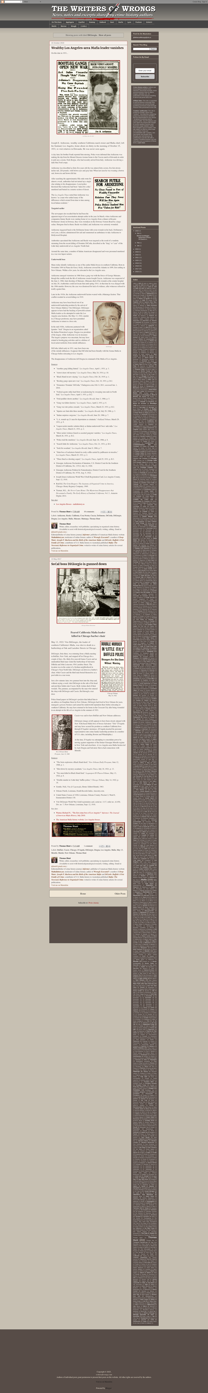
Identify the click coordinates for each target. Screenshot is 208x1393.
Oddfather (147, 1019)
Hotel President (149, 719)
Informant (145, 729)
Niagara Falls (143, 989)
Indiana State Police (149, 727)
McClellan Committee (139, 927)
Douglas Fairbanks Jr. (139, 567)
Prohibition (136, 1090)
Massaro (135, 912)
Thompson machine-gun (140, 1242)
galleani (135, 646)
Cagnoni (146, 417)
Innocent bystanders (151, 730)
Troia (153, 1259)
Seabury (152, 1161)
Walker (153, 1284)
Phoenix (152, 1063)
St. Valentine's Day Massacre (145, 1193)
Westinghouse (149, 1296)
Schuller (135, 1157)
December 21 (137, 531)
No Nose (140, 992)
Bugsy (147, 412)
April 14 (137, 329)
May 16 (143, 917)
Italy (137, 741)
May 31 (137, 922)
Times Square (145, 1244)
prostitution (136, 1093)
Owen (134, 1027)
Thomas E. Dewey (149, 1235)
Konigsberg (138, 828)
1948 (153, 288)
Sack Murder (145, 1137)
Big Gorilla (152, 374)
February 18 (141, 607)
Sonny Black (153, 1181)
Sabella (152, 1135)
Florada (152, 621)
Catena (135, 448)
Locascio (151, 857)
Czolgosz (151, 509)
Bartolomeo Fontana (148, 359)
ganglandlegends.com (139, 655)
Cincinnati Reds (152, 472)
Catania (152, 446)
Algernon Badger (152, 308)
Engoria (137, 589)
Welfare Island (151, 1292)
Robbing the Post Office (150, 1114)
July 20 (135, 805)
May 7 (155, 922)
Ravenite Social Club (139, 1102)
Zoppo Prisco (153, 1321)
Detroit (144, 547)
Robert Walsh (150, 1117)
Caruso (152, 438)
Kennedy (143, 820)
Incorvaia (154, 725)
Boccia (135, 384)
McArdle (154, 924)
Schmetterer (151, 1156)
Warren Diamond (148, 1287)
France (152, 626)
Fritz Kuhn (143, 641)
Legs (141, 845)
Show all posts (105, 35)
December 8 (149, 536)
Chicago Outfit (152, 460)
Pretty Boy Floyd (138, 1086)
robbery (137, 1114)
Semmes (145, 1164)
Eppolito (152, 589)
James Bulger (144, 744)
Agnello (148, 298)
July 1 (146, 801)
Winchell (152, 1306)
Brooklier (143, 403)
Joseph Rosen (150, 796)
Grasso (135, 683)
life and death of (138, 852)
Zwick (142, 1323)
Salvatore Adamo (143, 1140)
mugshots (143, 958)
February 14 (146, 606)
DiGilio (145, 555)
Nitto (134, 992)
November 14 (149, 997)
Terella (135, 1214)
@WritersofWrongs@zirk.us (142, 37)
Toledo (135, 1249)
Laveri (149, 840)
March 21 (152, 899)
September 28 (150, 1167)
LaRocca (135, 838)
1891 (139, 283)
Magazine (136, 887)
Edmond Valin (139, 577)
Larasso (152, 836)
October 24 (151, 1014)
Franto (139, 636)
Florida (135, 623)
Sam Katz (144, 1145)
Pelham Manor (150, 1053)
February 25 (151, 611)
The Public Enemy (138, 1230)
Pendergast (144, 1054)
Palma (141, 1033)
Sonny (146, 1181)
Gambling (150, 651)
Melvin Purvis (144, 931)
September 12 (150, 1166)
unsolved (147, 1269)
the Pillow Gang (149, 1228)
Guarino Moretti (150, 690)
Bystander (152, 416)
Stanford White (137, 1196)
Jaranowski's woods (139, 759)
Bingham (152, 376)
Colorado (135, 484)
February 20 (145, 609)
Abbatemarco (151, 293)
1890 (134, 283)
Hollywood (136, 717)
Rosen (153, 1127)
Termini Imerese (143, 1214)
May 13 (120, 850)
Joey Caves (136, 779)
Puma (134, 1097)
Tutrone (143, 1264)
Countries (147, 501)
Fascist (135, 602)
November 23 (150, 1001)
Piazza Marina (143, 1064)
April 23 (146, 330)
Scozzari (135, 1161)
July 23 (148, 805)
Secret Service (152, 1162)
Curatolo (135, 509)
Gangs (152, 655)
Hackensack (145, 697)
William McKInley (139, 1303)
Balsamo (135, 352)
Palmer (148, 1033)
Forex (140, 624)
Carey (147, 433)
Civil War (144, 474)
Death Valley (137, 525)
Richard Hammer (139, 1110)
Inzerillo (135, 734)
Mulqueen (151, 959)
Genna (153, 663)
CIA (153, 471)
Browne (144, 405)
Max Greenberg (146, 915)
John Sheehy (140, 789)
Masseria (143, 912)
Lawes (155, 840)
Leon (155, 847)
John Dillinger (147, 784)
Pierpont (135, 1068)
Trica (147, 1259)
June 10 (145, 808)
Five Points (140, 619)
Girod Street (136, 675)
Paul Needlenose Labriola (149, 1049)
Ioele (141, 734)
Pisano (145, 1070)
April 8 (153, 332)
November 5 (150, 1006)
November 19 (137, 1001)
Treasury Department (140, 1257)
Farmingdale (136, 601)
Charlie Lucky (151, 455)
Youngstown (144, 1318)
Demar (141, 543)
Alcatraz (147, 307)
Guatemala (146, 692)
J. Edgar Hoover (146, 741)
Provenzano (149, 1093)
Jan (138, 246)
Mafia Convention (149, 882)
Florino (141, 623)
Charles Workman (152, 453)
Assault (135, 340)
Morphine (137, 952)
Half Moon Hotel (139, 698)
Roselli (135, 1127)
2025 (137, 231)
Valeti (155, 1272)
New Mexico (153, 978)
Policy (155, 1073)
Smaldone (154, 1179)
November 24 (137, 1002)
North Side (154, 994)
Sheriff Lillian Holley (140, 1172)
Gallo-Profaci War (151, 646)
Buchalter (151, 407)
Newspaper (151, 987)
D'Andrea (136, 511)
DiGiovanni (136, 557)
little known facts (138, 855)
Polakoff (142, 1073)
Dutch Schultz (148, 568)
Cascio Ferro (144, 439)
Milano (147, 941)
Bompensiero (150, 386)
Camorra (150, 424)
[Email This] (102, 512)
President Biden (149, 1081)
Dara (153, 518)
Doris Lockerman (144, 565)
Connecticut (136, 492)
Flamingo (151, 619)
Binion (135, 377)
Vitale (143, 1282)
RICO (143, 1112)
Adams (137, 297)
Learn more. (141, 143)
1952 (134, 290)
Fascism (151, 601)
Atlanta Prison (143, 340)
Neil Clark (152, 973)
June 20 (139, 811)
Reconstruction (137, 1107)
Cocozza (141, 481)
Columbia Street (138, 486)
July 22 (142, 805)
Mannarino (140, 893)
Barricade (135, 359)
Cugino (147, 508)
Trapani (152, 1255)
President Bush (137, 1083)
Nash (152, 968)
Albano (153, 303)
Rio (148, 1112)
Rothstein (136, 1132)
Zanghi (135, 1319)
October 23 (141, 1014)
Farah (151, 599)
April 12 (155, 327)
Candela (154, 426)
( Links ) (84, 26)
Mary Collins (150, 909)
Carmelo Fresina (145, 436)
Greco (146, 685)
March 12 (154, 895)
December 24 (137, 533)
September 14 (137, 1167)
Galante (151, 643)
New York (136, 984)
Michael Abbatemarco (151, 937)
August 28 (136, 346)
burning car (153, 414)
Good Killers (151, 678)
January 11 (142, 751)
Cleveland (153, 476)
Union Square (147, 1266)
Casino (145, 441)
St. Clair (137, 1191)
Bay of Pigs (148, 364)
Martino (143, 909)
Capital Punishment (148, 427)
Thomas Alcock (137, 1235)
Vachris (152, 1271)
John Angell (147, 779)
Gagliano (143, 643)
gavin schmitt (137, 661)
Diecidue (152, 552)
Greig (141, 690)
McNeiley (149, 929)
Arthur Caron (145, 337)
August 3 (152, 346)
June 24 (154, 811)
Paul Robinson (139, 1051)
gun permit (144, 693)
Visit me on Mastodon (59, 550)
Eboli (153, 574)
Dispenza (142, 560)
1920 (142, 285)
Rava (152, 1100)
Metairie (145, 934)
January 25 (141, 754)
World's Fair (138, 1313)
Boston (144, 396)
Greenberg (151, 687)
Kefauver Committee (149, 818)
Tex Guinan (136, 1218)
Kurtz (153, 828)
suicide (148, 1203)
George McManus (152, 666)
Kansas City (145, 816)
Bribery (152, 400)
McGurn (135, 929)
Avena (151, 347)
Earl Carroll (141, 570)
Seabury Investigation (139, 1162)
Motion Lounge (146, 952)
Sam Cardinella (137, 1144)
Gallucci (137, 648)
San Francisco (152, 1147)
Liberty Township (138, 850)
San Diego (142, 1147)
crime (144, 506)
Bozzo (155, 398)
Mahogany (139, 888)
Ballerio (152, 351)
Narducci (145, 968)
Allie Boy (152, 310)
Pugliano (152, 1095)
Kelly (134, 820)
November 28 (137, 1004)
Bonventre (144, 389)
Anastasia (138, 322)
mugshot (135, 958)
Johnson (141, 793)
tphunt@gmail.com (58, 532)
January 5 (138, 757)
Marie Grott (138, 904)
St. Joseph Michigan (148, 1191)
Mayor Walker (139, 924)
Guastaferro (136, 692)
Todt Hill (152, 1247)
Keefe (120, 22)
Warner (64, 26)
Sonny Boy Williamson (141, 1183)
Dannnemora (146, 518)
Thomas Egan (138, 1237)
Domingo (135, 562)
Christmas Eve (137, 469)
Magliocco (154, 887)
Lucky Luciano (144, 869)
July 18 (148, 803)
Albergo (142, 305)
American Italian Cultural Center (143, 319)
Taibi (142, 1206)
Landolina (151, 833)
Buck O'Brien (137, 409)
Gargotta (145, 658)
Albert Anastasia (152, 305)
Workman (135, 1311)
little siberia (148, 855)
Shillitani (144, 1174)
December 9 (136, 538)
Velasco (135, 1276)
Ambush (135, 317)
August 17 (144, 344)
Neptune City (137, 975)
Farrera (145, 601)
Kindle (144, 825)
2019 (137, 263)
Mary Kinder (137, 910)
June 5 (145, 813)
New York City (149, 984)
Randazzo (151, 1098)
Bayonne (142, 366)
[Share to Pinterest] (111, 512)
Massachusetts (149, 910)
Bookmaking (151, 391)
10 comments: (89, 511)
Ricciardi (154, 1108)
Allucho (135, 312)
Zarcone (143, 1319)
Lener (149, 847)
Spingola (151, 1186)
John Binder (143, 783)
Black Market (141, 379)
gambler (154, 649)
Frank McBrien (150, 631)
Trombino (135, 1261)
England (154, 587)
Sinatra (150, 1177)
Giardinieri (136, 671)
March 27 (136, 900)
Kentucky (148, 821)
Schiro (142, 1156)
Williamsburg (151, 1304)
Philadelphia (153, 1059)
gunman (135, 695)
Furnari (135, 643)
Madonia (152, 877)
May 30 (155, 920)
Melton (137, 931)
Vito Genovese (137, 1284)
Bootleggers (136, 395)
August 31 (136, 347)
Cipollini (81, 22)
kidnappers (152, 823)
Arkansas (135, 335)
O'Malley (152, 1009)
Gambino (154, 648)
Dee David (147, 538)
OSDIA (141, 1026)
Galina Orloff (137, 644)
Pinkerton (143, 1068)
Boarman (152, 383)
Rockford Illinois (137, 1120)
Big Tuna (136, 376)
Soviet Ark (136, 1184)
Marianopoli (143, 902)
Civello (137, 474)
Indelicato (138, 727)
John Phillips (153, 788)
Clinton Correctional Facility (142, 477)
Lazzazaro (144, 843)
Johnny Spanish (145, 791)
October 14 (144, 1011)
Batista (142, 362)
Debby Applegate (149, 525)
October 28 (145, 1016)
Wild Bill (145, 1301)
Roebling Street (149, 1120)
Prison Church (143, 1088)
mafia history (149, 883)
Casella (138, 441)
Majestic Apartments (145, 890)
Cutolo (143, 509)
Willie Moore (136, 1306)
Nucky (145, 1007)
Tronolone (144, 1261)
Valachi (142, 1272)
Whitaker (135, 1299)
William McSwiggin (152, 1303)
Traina (145, 1255)
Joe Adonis (138, 773)
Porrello (147, 1078)
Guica (153, 692)
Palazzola (141, 1031)
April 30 (135, 332)
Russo (142, 1134)
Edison (155, 575)
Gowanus (135, 682)
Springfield (136, 1188)
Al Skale (137, 303)
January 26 (151, 754)
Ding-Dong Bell (137, 558)
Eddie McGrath (145, 575)
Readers (150, 1103)
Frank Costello (151, 629)
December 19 (137, 530)
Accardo (149, 295)
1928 (134, 286)
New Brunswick (147, 975)
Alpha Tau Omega (149, 312)
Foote (134, 624)
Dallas (152, 511)
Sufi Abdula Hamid (138, 1203)
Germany (135, 670)
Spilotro (135, 1186)
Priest (147, 1086)
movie (144, 956)
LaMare (144, 831)
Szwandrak (136, 1206)
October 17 (138, 1012)
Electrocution (145, 584)
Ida (136, 724)
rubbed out (144, 1132)
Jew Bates (154, 764)
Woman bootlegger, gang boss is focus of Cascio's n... (144, 237)
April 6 (147, 332)
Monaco (135, 947)
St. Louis (136, 1193)
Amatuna (143, 315)
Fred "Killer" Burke (148, 638)
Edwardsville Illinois (151, 580)
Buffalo (60, 850)
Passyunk (136, 1046)
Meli (155, 929)
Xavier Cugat (146, 1316)
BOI (147, 384)
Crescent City (137, 504)
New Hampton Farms (146, 977)
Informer (138, 731)
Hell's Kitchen (149, 710)
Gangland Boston (148, 653)
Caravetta (152, 431)
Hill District (138, 715)
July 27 (137, 806)
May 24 (145, 919)
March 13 (137, 897)
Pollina (135, 1076)
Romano (135, 1124)
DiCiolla (109, 515)
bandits (135, 354)
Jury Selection (146, 815)
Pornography (136, 1078)
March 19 (154, 897)
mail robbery (150, 888)
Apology (135, 327)
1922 (147, 285)
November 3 (150, 1004)
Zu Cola (137, 1323)
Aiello (143, 300)
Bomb (134, 386)
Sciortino (137, 1159)
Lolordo (135, 858)
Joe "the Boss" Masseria (149, 771)
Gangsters (136, 658)
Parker (152, 1039)
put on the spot (143, 1097)
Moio (148, 946)
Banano (152, 352)
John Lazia (144, 786)
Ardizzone (61, 515)
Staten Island (150, 1196)
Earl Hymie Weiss (152, 570)
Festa (148, 616)
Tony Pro (149, 1252)
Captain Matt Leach (148, 429)
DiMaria (152, 557)
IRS (141, 736)
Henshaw (145, 712)
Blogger (109, 1388)
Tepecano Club (150, 1213)
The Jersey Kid (139, 1225)
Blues (145, 383)
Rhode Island (139, 1108)
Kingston (151, 825)
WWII (152, 1314)
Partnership (136, 1043)
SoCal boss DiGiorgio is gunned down (79, 564)
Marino (145, 904)
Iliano (155, 724)
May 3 (148, 920)
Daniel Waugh (147, 516)
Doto (153, 565)
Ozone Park (142, 1029)
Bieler (151, 372)
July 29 (143, 806)
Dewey (137, 548)
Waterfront (147, 1289)
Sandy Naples (150, 1149)
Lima (155, 852)
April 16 (150, 329)
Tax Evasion (144, 1209)
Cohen (148, 481)
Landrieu (135, 835)
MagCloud (145, 887)
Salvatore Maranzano (147, 1142)
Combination (136, 487)
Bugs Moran (138, 412)
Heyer (144, 714)
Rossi (152, 1130)
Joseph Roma (139, 796)
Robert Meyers (139, 1117)
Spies (152, 1184)
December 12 (144, 526)
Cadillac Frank (137, 417)
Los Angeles (63, 518)
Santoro (142, 1151)
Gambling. (136, 653)
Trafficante (136, 1255)
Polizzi (145, 1075)
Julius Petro (138, 801)
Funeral (152, 641)
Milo (141, 942)
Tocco (153, 1245)
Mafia (70, 518)
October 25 (136, 1016)
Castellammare (149, 443)
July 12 (135, 803)
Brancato (138, 400)
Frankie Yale (147, 634)
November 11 (139, 995)
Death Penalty (140, 523)
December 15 (140, 528)
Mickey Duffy (148, 939)
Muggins (152, 956)
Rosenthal (136, 1130)
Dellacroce (136, 542)
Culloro (153, 508)
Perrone (142, 1058)
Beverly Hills (144, 372)
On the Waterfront (144, 1022)
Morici (155, 951)
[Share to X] (106, 512)
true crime (147, 1262)
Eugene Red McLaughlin (142, 592)
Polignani (137, 1075)
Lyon (129, 22)
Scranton (143, 1161)
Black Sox (151, 379)
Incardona (146, 725)
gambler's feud (139, 651)
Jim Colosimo (151, 767)
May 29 (142, 920)
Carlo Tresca (146, 434)
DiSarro (135, 560)
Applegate (70, 22)
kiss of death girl (144, 826)
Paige (134, 1031)
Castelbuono (136, 443)
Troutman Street (137, 1262)
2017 (137, 269)
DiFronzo (154, 553)
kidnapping (136, 825)
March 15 (146, 897)
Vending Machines (145, 1276)
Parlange (145, 1041)
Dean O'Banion (152, 521)
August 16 (136, 344)
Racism (143, 1098)
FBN (153, 604)
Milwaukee (148, 942)
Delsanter (151, 542)
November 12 (150, 995)
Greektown (154, 685)
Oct (138, 233)
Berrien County (145, 371)
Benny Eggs (151, 369)
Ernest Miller (136, 590)
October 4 (147, 1017)
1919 (136, 285)
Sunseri (155, 1203)
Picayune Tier (153, 1064)
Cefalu (142, 448)
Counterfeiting (137, 501)
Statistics (135, 1198)
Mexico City (136, 936)
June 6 (152, 813)
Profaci (151, 1088)
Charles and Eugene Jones (149, 449)
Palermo (148, 1031)
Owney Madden (143, 1027)
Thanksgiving (147, 1218)
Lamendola (152, 831)
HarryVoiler (154, 707)
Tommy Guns (153, 1250)
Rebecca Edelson (138, 1105)
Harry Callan (147, 703)
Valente (149, 1272)
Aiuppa (150, 300)
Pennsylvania (137, 1056)
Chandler (135, 449)
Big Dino (143, 374)
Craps (144, 503)
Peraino (146, 1056)
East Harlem (138, 572)
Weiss (143, 1292)
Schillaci (135, 1156)
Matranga (85, 518)
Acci (155, 295)
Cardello (141, 433)
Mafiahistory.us (137, 885)
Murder (61, 853)
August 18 (152, 344)
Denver (135, 545)
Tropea (152, 1261)
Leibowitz (143, 847)
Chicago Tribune (141, 462)
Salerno (149, 1139)
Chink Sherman (146, 465)
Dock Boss (151, 560)
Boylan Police (137, 398)
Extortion (145, 596)
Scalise (148, 1152)
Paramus (142, 1038)
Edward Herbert (152, 579)
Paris (155, 1038)
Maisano (77, 518)
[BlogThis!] (104, 512)
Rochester (136, 1119)
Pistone (152, 1070)
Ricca (147, 1108)
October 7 (139, 1019)
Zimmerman (136, 1321)
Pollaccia (152, 1075)
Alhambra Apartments (141, 310)
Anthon (135, 325)
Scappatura (138, 1154)
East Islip (147, 572)
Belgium (135, 367)
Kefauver (137, 818)
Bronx (135, 403)
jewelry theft (138, 766)
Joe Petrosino (137, 776)
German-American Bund (148, 668)
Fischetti (154, 617)
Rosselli (145, 1130)
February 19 (151, 607)
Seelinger (138, 1164)
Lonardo (152, 858)
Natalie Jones (137, 970)
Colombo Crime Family (147, 482)
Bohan (141, 384)
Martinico (135, 909)
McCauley (139, 926)
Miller (136, 942)
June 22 (146, 811)
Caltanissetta (150, 422)
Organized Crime (148, 1024)
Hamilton (154, 698)
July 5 (138, 808)
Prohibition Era (149, 1090)
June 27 (137, 813)
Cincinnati (142, 472)
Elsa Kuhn (152, 585)
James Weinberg (145, 749)
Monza (155, 949)
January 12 (151, 751)
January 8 (146, 757)
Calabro (137, 419)
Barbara (151, 356)
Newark (142, 987)
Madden (143, 875)
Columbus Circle (150, 486)
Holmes (145, 717)
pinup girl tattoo (152, 1068)
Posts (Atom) (94, 902)
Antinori (143, 325)
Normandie (148, 992)
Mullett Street (140, 959)
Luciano (145, 867)
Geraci (137, 668)
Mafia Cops (136, 883)
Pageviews (151, 1029)
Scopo (144, 1159)
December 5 (137, 536)
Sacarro (135, 1137)
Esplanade (146, 590)
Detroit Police (153, 547)
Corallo (155, 494)
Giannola (151, 670)
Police (149, 1073)
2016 (137, 271)
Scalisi (155, 1152)
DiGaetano (138, 555)
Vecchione (152, 1274)
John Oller (144, 788)
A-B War (137, 293)
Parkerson (136, 1041)
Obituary (135, 1011)
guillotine (135, 693)
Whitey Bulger (137, 1301)
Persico (148, 1058)
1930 (155, 286)
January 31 (153, 756)
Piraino (137, 1070)
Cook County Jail (138, 494)
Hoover (152, 717)
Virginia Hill (145, 1281)
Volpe (146, 1284)
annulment (145, 324)
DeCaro (135, 526)
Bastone (135, 362)
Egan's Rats (138, 582)
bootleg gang (148, 393)
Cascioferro (153, 439)
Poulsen (139, 22)
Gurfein (152, 695)
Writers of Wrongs (149, 1313)
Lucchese (136, 867)
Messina (137, 934)
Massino (135, 914)
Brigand (135, 401)
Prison (135, 1088)
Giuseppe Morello (150, 677)
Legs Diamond (150, 845)
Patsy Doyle (151, 1048)
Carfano (154, 433)
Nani (136, 966)
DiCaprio (154, 550)
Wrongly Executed (139, 1314)
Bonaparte (146, 388)
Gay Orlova (147, 661)
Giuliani (145, 675)
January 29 (136, 756)
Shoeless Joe (153, 1174)
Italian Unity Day (145, 737)
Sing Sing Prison (143, 1179)
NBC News (143, 973)
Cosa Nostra (85, 515)
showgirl (146, 1176)
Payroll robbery (137, 1053)
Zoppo (144, 1321)
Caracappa (144, 431)
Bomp (141, 386)
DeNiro (148, 543)
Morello (54, 853)
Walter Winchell (146, 1286)
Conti (145, 492)
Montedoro (148, 949)
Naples (143, 966)
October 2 (147, 1012)
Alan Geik (145, 303)
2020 (137, 260)
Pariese (149, 1038)
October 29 (153, 1016)
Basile (68, 515)
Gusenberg (136, 697)
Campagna (136, 426)
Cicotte (135, 472)
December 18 (151, 528)
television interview (151, 1211)
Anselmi (152, 324)
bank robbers (145, 354)
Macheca (150, 874)
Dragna (54, 518)
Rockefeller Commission (148, 1119)
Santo (134, 1151)
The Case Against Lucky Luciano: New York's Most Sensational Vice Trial (145, 1221)
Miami (155, 936)
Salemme (142, 1139)
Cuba (134, 508)
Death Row (151, 523)
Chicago (73, 850)
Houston (135, 720)
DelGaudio (151, 540)
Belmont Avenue (152, 367)
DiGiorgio (117, 515)
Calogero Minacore (138, 422)
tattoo (136, 1209)
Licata (146, 850)
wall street (136, 1286)
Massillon (152, 912)
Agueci (137, 300)
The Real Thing (150, 1230)
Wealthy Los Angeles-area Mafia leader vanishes (87, 48)
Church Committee (149, 469)
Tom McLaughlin (146, 1249)
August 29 (144, 346)
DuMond (103, 22)
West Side (136, 1294)
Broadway (151, 401)
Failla (134, 597)
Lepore (153, 848)
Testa (153, 1216)
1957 (140, 290)
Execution (136, 596)
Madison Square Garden (140, 877)
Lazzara (135, 843)
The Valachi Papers (140, 1231)
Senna (153, 1164)
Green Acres (140, 687)
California (75, 515)
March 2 (137, 899)
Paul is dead (136, 1049)
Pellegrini (135, 1054)
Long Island (137, 860)
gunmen (144, 695)
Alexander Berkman (138, 308)
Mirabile (153, 944)
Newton (135, 989)
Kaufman (154, 816)
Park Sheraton (140, 1039)
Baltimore (143, 352)
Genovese (136, 665)
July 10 (152, 801)
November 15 (137, 999)
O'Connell (144, 1009)
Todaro (135, 1247)
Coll (154, 481)
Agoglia (155, 298)
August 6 (144, 347)
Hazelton (138, 710)
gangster (135, 656)
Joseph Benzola (150, 793)
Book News (153, 389)
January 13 (136, 752)
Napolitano (151, 966)
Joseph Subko (137, 798)
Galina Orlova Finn (149, 644)
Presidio (152, 1085)
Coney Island (148, 491)
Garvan (153, 658)
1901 (145, 283)
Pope (152, 1076)
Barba (144, 356)
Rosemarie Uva (144, 1127)
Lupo (134, 872)
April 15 (143, 329)
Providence (136, 1095)
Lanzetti (143, 836)
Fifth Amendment (138, 617)
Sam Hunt (136, 1145)
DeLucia (135, 543)
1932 (142, 288)
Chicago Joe (140, 460)
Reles (155, 1107)
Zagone (152, 1318)
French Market (146, 639)
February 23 (141, 611)
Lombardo (144, 858)
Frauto (137, 638)
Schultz (142, 1157)
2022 (137, 255)
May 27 (152, 919)
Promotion (151, 1092)
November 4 (137, 1006)
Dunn (139, 568)
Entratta (145, 589)
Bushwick (137, 416)
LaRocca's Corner (147, 838)
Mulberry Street (152, 958)
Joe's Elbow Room (149, 778)
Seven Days (144, 1171)
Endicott (147, 587)
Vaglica (135, 1272)
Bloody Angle (137, 383)
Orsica (135, 1026)
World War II (153, 1311)
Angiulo (137, 324)
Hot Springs (137, 719)
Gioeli (140, 673)
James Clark (145, 746)
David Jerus (153, 520)
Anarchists (146, 320)
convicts (152, 492)
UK (149, 1264)
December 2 (150, 530)
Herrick (153, 712)
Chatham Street (138, 456)
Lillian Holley (148, 852)
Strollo (142, 1201)
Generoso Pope (144, 663)
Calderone (152, 419)
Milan (141, 941)
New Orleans (70, 853)
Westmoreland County (139, 1298)
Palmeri (143, 1034)
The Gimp (143, 1223)
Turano (155, 1262)
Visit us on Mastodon (104, 1381)
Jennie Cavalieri (143, 764)
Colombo (135, 482)
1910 (155, 283)
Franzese (146, 636)
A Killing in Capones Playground (147, 292)
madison (152, 875)
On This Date (57, 22)
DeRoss (152, 545)
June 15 (142, 810)
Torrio (151, 1254)
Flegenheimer (137, 621)
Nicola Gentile (137, 990)
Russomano (136, 1135)
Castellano (136, 446)
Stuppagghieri (151, 1201)
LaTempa (142, 840)
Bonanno (136, 388)
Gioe (134, 673)
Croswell (152, 506)
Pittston (146, 1071)
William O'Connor (140, 1304)
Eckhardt (135, 575)
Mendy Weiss (146, 932)
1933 (148, 288)
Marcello (146, 895)
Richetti (137, 1112)
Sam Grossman (149, 1144)
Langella (143, 835)
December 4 (150, 535)
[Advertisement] (88, 924)
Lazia (153, 842)
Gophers (145, 680)
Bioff (140, 377)
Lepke (145, 848)
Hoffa (152, 715)
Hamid (148, 698)
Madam (135, 875)
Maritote (145, 905)
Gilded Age (144, 671)
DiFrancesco (145, 553)
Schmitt (149, 22)
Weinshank (136, 1292)
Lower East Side (141, 865)
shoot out (138, 1176)
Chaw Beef (150, 456)
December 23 (150, 531)
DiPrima (146, 558)
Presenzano (136, 1081)
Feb (138, 243)
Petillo (155, 1058)
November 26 (150, 1002)
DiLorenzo (145, 557)
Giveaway (136, 678)
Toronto (143, 1254)
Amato (135, 315)
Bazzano (151, 366)
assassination (150, 339)
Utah (146, 1271)
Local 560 (143, 857)
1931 (137, 288)
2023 (137, 252)
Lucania (151, 865)
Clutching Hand (144, 479)
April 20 (139, 330)
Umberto (154, 1264)
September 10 (137, 1166)
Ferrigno (142, 616)
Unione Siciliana (137, 1269)
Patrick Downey (138, 1048)
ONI (139, 1024)
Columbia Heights (148, 484)
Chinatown (136, 465)
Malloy (155, 890)
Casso (152, 441)
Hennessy (136, 712)
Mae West (136, 880)
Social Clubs (138, 1181)
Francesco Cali (137, 628)
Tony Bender (139, 1252)
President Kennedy (151, 1083)
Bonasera (154, 388)
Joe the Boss (148, 776)
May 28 (135, 920)
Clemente (145, 476)
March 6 (152, 900)
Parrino (153, 1041)
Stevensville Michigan (139, 1199)
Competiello (136, 491)
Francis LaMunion (149, 628)
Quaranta (152, 1097)
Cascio (66, 850)
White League (144, 1299)
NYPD (152, 1007)
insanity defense (149, 732)
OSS (147, 1026)
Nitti (153, 990)
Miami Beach (139, 937)
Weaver (152, 1291)
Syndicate (151, 1204)
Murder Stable (149, 963)
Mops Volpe (138, 951)
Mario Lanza (136, 905)
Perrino (135, 1058)
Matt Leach (136, 915)
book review (140, 391)
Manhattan (146, 892)
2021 (137, 257)
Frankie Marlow (137, 634)
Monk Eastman (137, 949)
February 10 (136, 606)
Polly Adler (143, 1076)
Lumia (153, 870)
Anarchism (136, 320)
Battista (149, 362)
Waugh (73, 26)
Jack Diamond (145, 742)
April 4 (141, 332)
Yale (153, 1316)
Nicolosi (147, 990)
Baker (146, 349)
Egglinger (147, 582)
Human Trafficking (145, 722)
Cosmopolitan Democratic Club (143, 498)
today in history (143, 1247)
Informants (154, 729)
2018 (137, 266)
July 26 (155, 805)
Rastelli (135, 1100)
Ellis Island (144, 585)
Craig (138, 503)
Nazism (135, 973)
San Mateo (139, 1149)
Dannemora (136, 518)
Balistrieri (143, 351)
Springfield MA (146, 1188)
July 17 (141, 803)
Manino (155, 892)
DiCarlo (137, 552)
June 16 (149, 810)
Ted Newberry (139, 1211)
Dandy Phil (148, 514)
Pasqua (145, 1043)
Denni (153, 543)
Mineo (155, 942)
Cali (142, 421)
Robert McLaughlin (151, 1115)
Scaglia (142, 1152)
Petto (145, 1059)
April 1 (141, 327)
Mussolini (136, 965)
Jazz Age (151, 759)
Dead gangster (139, 521)
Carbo (134, 433)
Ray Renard (151, 1102)
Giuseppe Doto (137, 677)
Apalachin (151, 325)
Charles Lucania (139, 451)
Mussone (144, 965)
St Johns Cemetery (151, 1189)
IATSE (155, 722)
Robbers (154, 1112)
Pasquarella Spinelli (148, 1044)
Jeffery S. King (145, 762)
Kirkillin (135, 826)
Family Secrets (150, 597)
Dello (144, 542)
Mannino (150, 893)
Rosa (144, 1125)
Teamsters (153, 1209)
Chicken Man (143, 464)
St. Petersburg (147, 1193)
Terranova (154, 1214)
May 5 (143, 922)
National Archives (149, 970)
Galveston (146, 648)
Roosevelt (138, 1125)
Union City (138, 1266)
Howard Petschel (145, 720)
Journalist (142, 799)
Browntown (152, 405)
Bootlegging (146, 395)
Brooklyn (153, 403)
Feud (153, 616)
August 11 (152, 342)
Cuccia (93, 515)
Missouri (135, 946)
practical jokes (145, 1080)
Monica (152, 947)
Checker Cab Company (140, 458)
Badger (140, 349)
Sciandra (148, 1157)
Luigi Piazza (144, 870)
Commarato (153, 487)
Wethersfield (151, 1298)
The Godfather (152, 1223)
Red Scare (148, 1107)
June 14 (135, 810)
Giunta (153, 675)
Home (83, 893)
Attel (136, 342)
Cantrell (137, 427)
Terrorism (146, 1216)
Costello (136, 499)
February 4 (154, 612)
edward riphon (139, 580)
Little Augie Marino (140, 853)
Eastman (146, 574)
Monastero (144, 947)
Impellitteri (138, 725)
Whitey (153, 1299)
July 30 (150, 806)
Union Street (150, 1267)
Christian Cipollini (146, 467)
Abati (143, 293)
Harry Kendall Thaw (145, 705)
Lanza (135, 836)
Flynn (147, 623)
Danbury (135, 513)
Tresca (142, 1259)
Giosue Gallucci (150, 673)
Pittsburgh (136, 1071)
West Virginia (145, 1294)
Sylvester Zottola (140, 1204)
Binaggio (144, 376)
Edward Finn (150, 577)
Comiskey (145, 487)
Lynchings (141, 874)
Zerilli (152, 1319)
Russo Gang (151, 1134)
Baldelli (135, 351)
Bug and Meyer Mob (151, 411)
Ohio (148, 1021)
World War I (144, 1311)
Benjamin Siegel (140, 369)
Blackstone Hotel (138, 381)
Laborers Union (142, 830)
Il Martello (148, 724)
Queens (135, 1098)
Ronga (155, 1124)
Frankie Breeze (149, 633)
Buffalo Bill (139, 411)
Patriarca (151, 1046)
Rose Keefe (151, 1125)
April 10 (148, 327)
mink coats (138, 944)
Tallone (148, 1206)
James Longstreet (146, 747)
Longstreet (148, 860)
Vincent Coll (145, 1279)
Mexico (152, 934)
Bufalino (146, 409)
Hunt (112, 22)
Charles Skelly (139, 453)
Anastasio (146, 322)
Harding (138, 700)
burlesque (145, 414)
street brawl (151, 1199)
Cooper (148, 494)
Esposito (154, 590)
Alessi (153, 307)
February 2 (136, 609)
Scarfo (146, 1154)
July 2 (153, 803)
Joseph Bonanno (138, 794)
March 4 (144, 900)
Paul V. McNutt (150, 1051)
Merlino (155, 932)
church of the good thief (141, 471)
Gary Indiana (136, 660)
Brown (138, 405)
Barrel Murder (149, 357)
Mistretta (142, 946)
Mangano (137, 892)
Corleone (138, 496)
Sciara (155, 1157)
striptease (136, 1201)
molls (153, 946)
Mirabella (145, 944)
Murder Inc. (146, 961)
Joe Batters (151, 774)
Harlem (146, 700)
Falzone (141, 597)
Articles (141, 339)
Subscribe (145, 77)
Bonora (137, 389)
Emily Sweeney (137, 587)
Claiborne (152, 474)
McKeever (142, 929)
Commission (138, 489)
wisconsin (147, 1308)
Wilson (145, 1306)
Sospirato (152, 1183)
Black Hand (147, 377)
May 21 (138, 919)
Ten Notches (139, 1213)
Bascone (135, 361)
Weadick (144, 1291)
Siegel (143, 1177)
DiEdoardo (136, 553)
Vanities (144, 1274)
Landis (143, 833)
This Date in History (147, 1233)
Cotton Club (148, 499)
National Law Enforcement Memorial (143, 971)
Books (135, 393)
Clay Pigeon (136, 476)
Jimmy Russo (147, 769)
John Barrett (143, 781)
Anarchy (154, 320)
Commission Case (149, 489)
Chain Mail (151, 448)
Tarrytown (154, 1208)
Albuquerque (139, 307)
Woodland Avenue (148, 1309)
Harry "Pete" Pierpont (149, 702)
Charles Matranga (152, 451)
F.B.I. (152, 596)
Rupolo (135, 1134)
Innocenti (138, 732)
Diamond (146, 548)
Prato (153, 1080)
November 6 (136, 1007)
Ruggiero (152, 1132)
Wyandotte (136, 1316)
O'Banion (135, 1009)
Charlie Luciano (139, 455)
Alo (141, 312)
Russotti (145, 1135)
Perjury (153, 1056)
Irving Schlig (147, 736)
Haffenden (154, 697)
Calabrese (154, 417)
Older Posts (120, 893)
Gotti (152, 680)
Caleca (135, 421)
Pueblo (145, 1095)
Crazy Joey (152, 503)
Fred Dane (136, 639)
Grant (153, 682)
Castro (144, 446)
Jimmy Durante (137, 769)
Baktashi (152, 349)
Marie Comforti (153, 902)
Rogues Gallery (137, 1122)
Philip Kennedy (143, 1063)
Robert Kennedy (139, 1115)
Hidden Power (153, 714)
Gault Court (151, 660)
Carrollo (143, 438)
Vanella (137, 1274)
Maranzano (137, 895)
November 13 (137, 997)
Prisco (153, 1086)
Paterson (143, 1046)
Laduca (152, 830)
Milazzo (154, 941)
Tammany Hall (137, 1208)
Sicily (136, 1177)
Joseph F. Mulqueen (151, 794)
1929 (149, 286)
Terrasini (137, 1216)
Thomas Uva (150, 1240)
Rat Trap (144, 1100)
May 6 (149, 922)
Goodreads (136, 680)
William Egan (153, 1301)
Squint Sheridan (139, 1189)
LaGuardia (136, 831)
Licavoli (153, 850)
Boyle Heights (147, 398)
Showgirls (154, 1176)
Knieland (154, 826)
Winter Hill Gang (137, 1308)
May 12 (155, 915)
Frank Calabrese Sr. (138, 629)
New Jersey (143, 978)
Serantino (136, 1171)
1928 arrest (142, 286)
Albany (135, 305)
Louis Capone (144, 864)
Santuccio (151, 1151)
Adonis (141, 298)
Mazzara (147, 924)
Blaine (147, 381)
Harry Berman (137, 703)
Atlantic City (153, 340)
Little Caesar (151, 853)
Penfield (152, 1054)
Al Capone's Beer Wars (149, 302)
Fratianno (154, 636)
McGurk (152, 927)
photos (135, 1064)
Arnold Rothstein (145, 335)
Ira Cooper (148, 734)
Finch (147, 617)
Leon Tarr (138, 848)
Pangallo (144, 1036)
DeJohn (143, 540)
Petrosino (138, 1059)
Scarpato (152, 1154)
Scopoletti (152, 1159)
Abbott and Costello (138, 295)
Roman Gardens (150, 1122)
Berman (135, 371)
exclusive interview (147, 594)
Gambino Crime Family (142, 649)
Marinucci (152, 904)
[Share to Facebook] (108, 512)
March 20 (144, 899)
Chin (152, 464)
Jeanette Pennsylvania (140, 761)
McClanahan (150, 926)
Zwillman (149, 1323)
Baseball (144, 361)
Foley (153, 623)
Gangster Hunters (148, 656)
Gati (144, 660)
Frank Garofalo (137, 631)
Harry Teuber (144, 707)
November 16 (150, 999)
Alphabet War (137, 314)
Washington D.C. (138, 1289)
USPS (141, 1271)
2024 (137, 249)
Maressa (135, 902)
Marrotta (152, 905)
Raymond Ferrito (138, 1103)
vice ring (147, 1277)
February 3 (145, 612)
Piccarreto (138, 1066)
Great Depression (145, 683)
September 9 (150, 1169)
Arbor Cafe (136, 334)
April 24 (153, 330)
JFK (143, 767)
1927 (153, 285)
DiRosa (153, 558)
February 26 (136, 612)
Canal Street (146, 426)
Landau (135, 833)
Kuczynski (147, 828)
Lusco (140, 872)
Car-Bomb (136, 431)
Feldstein (147, 614)
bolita (153, 384)
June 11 (152, 808)
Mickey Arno (138, 939)
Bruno (134, 407)
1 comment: (88, 846)
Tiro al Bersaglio (143, 1245)
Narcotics (136, 968)
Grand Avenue (145, 682)
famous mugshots (139, 599)
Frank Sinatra (137, 633)
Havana (148, 708)
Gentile (142, 666)
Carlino (138, 434)
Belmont (142, 367)
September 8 (137, 1169)
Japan (153, 757)
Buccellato (143, 407)
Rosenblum (136, 1129)
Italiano (155, 739)
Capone (135, 429)
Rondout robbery (145, 1124)
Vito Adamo (151, 1282)
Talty (153, 1206)
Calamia (144, 419)
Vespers (140, 1277)
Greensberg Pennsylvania (140, 688)
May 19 (150, 917)
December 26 (137, 535)
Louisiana (154, 864)
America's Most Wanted (148, 317)
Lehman (135, 847)
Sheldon (152, 1171)
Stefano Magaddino (148, 1198)
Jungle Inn (136, 815)
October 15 (153, 1011)
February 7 (138, 614)
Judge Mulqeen (152, 799)
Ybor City (135, 1318)
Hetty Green (136, 714)
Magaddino (149, 885)
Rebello (151, 1105)
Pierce (146, 1066)
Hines (146, 715)
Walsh (54, 26)
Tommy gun (143, 1250)
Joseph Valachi (149, 798)
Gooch (143, 678)
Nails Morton (153, 965)
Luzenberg (148, 872)
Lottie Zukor (147, 862)
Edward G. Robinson (139, 579)
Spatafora (145, 1184)
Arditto (144, 334)
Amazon (151, 315)
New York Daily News (139, 985)
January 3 (145, 756)
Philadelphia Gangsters (143, 1061)
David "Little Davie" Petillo (140, 520)
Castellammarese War (142, 445)
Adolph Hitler (146, 297)
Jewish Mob (147, 766)
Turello (137, 1264)
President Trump (141, 1085)
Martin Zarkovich (149, 907)
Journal (135, 799)
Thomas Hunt (95, 518)
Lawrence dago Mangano (142, 842)
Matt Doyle (152, 914)
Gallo (141, 646)
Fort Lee (143, 626)
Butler (144, 416)
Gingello (152, 671)
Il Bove (141, 724)
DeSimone (101, 515)
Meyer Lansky (146, 936)
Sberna (135, 1152)
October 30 (138, 1017)
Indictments (136, 729)
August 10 (143, 342)
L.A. (134, 830)
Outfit (152, 1026)
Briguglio (142, 401)
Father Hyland (145, 602)
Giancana (143, 670)
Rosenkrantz (149, 1129)
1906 (150, 283)
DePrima (143, 545)
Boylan (152, 396)
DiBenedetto (146, 550)
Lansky (152, 835)
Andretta (154, 322)
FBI (148, 604)
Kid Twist (143, 823)
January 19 (146, 752)
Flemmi (145, 621)
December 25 (150, 533)
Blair (153, 381)
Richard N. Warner (151, 1110)
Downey (92, 22)
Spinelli (143, 1186)
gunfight (152, 693)
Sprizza (155, 1188)
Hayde (155, 708)
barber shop (137, 357)
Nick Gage (152, 989)
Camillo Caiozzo (138, 424)
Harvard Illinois (139, 708)
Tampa (147, 1208)
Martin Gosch (137, 907)
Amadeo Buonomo (149, 314)
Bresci (145, 400)
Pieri (153, 1066)
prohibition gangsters (139, 1092)
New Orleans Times (149, 982)
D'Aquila (81, 850)
